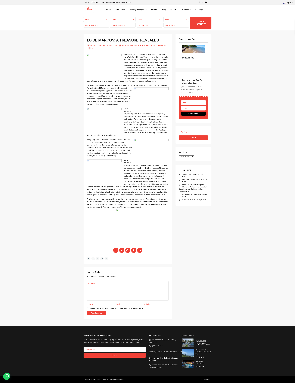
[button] (6, 376)
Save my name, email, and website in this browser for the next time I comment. (116, 308)
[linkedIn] (206, 2)
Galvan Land (120, 10)
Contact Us (186, 10)
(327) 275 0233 (157, 346)
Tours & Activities (161, 45)
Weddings (199, 10)
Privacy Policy (206, 379)
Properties (174, 10)
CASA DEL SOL (201, 341)
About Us (154, 10)
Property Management (138, 10)
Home (108, 10)
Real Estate (141, 45)
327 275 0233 (93, 2)
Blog (164, 10)
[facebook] (200, 2)
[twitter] (203, 2)
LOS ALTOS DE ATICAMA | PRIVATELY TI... (203, 352)
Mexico (134, 45)
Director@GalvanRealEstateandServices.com (165, 352)
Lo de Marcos (127, 45)
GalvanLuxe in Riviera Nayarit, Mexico (194, 200)
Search (193, 138)
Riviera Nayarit (150, 45)
